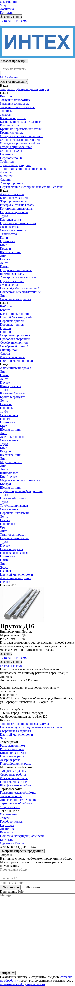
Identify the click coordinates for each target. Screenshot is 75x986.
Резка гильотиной (12, 749)
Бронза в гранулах (12, 397)
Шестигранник (10, 252)
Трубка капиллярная (14, 505)
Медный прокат (11, 462)
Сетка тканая (9, 415)
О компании (8, 1)
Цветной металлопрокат (16, 734)
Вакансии (6, 832)
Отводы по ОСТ (11, 150)
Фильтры (6, 172)
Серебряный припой (14, 346)
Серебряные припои (14, 342)
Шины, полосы (10, 386)
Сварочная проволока (15, 335)
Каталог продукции (13, 81)
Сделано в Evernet (12, 843)
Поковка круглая (11, 549)
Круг (3, 244)
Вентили (6, 96)
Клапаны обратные (13, 118)
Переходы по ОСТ (12, 158)
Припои (5, 328)
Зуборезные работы (13, 771)
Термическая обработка (16, 803)
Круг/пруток (8, 476)
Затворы (5, 114)
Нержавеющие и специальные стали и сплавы (31, 727)
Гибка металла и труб (14, 781)
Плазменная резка (12, 756)
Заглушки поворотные (15, 100)
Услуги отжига (10, 807)
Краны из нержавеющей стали (21, 129)
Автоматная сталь (12, 194)
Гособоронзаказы (11, 821)
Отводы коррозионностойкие (20, 143)
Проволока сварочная (15, 339)
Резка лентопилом (12, 745)
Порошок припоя (12, 321)
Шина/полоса (9, 473)
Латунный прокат (12, 436)
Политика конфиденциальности (22, 836)
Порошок (6, 407)
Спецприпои (9, 350)
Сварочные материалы (15, 731)
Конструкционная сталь (16, 208)
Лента (4, 263)
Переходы (7, 154)
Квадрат (5, 248)
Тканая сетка (9, 234)
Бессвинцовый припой (15, 313)
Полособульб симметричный (19, 288)
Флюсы (5, 353)
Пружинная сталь (12, 281)
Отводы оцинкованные (16, 147)
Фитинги (6, 176)
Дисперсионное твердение (18, 799)
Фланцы (5, 179)
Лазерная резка (10, 760)
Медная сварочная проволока (20, 480)
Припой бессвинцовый (16, 317)
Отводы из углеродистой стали (21, 139)
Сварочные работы (13, 774)
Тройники (7, 161)
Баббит (5, 310)
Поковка (6, 404)
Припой (5, 331)
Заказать (6, 653)
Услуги (5, 5)
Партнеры (7, 825)
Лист (3, 255)
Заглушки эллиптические (17, 107)
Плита (4, 266)
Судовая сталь (9, 284)
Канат (4, 237)
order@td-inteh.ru (11, 665)
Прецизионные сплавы (16, 270)
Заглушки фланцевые (14, 103)
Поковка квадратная (14, 552)
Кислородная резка (13, 752)
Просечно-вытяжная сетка (18, 223)
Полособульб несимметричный (21, 292)
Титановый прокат (13, 534)
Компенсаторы (10, 125)
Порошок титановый (14, 538)
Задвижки (7, 110)
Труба (4, 216)
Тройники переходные (15, 165)
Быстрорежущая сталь (15, 197)
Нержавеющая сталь (14, 212)
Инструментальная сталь (17, 205)
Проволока (7, 241)
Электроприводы (12, 183)
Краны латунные (11, 132)
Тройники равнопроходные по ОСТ (24, 168)
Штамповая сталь (12, 273)
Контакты (6, 12)
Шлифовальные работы (16, 785)
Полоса (5, 259)
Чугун (4, 738)
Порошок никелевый (14, 513)
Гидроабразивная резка (15, 763)
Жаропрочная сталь (13, 201)
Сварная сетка (9, 226)
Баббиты (6, 306)
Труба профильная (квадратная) (21, 491)
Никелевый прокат (13, 498)
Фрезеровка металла (14, 778)
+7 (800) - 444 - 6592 (13, 20)
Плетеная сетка (10, 219)
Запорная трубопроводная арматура (24, 723)
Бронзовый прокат (12, 393)
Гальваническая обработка (18, 792)
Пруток (5, 382)
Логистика (7, 9)
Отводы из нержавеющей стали (21, 136)
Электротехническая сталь (18, 277)
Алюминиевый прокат (15, 368)
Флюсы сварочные (12, 357)
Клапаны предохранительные (20, 121)
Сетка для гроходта (13, 230)
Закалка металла (11, 796)
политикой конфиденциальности (22, 984)
